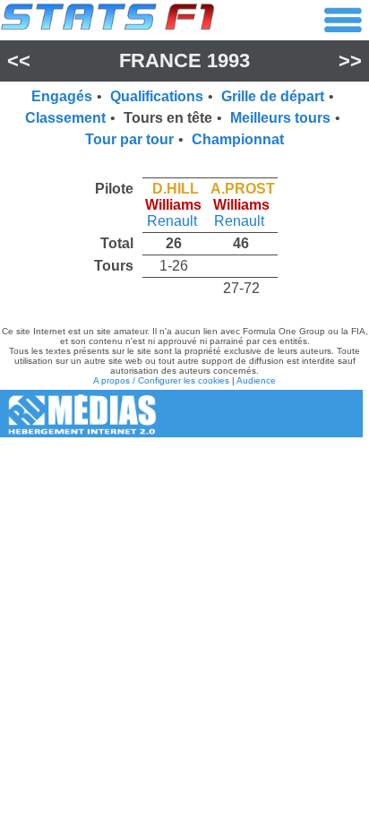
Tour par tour (129, 139)
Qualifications (156, 96)
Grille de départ (272, 96)
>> (350, 60)
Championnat (238, 139)
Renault (172, 221)
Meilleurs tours (280, 117)
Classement (65, 117)
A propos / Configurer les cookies (161, 380)
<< (18, 60)
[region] (184, 234)
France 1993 (184, 60)
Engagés (61, 96)
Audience (256, 380)
